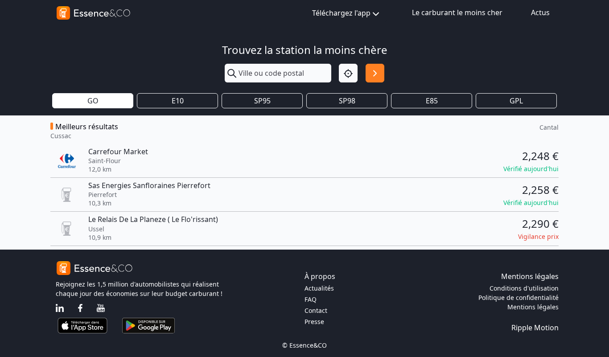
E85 (432, 101)
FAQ (310, 299)
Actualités (319, 288)
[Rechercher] (375, 73)
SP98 (347, 101)
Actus (540, 12)
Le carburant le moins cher (457, 12)
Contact (315, 310)
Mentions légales (533, 307)
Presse (314, 321)
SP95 (262, 101)
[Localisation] (348, 73)
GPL (516, 101)
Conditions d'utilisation (524, 288)
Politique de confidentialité (518, 297)
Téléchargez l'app (341, 13)
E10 (178, 101)
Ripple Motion (535, 327)
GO (93, 101)
